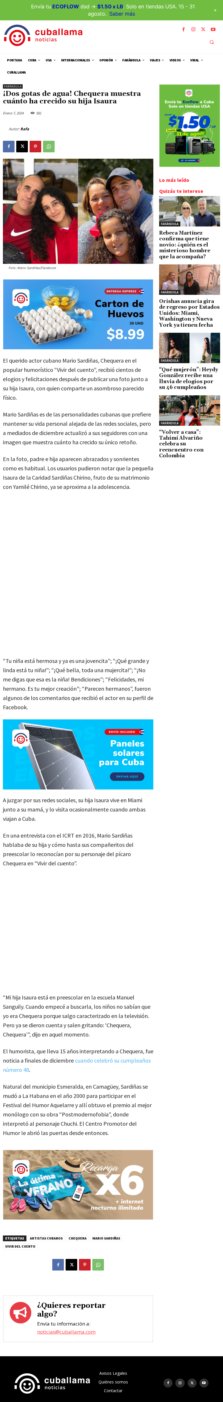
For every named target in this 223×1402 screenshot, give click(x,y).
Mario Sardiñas (106, 1238)
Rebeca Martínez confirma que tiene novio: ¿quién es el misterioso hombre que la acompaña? (184, 245)
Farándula (12, 86)
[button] (211, 42)
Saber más (122, 14)
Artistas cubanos (46, 1238)
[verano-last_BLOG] (78, 1217)
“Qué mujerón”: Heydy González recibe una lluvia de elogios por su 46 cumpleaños (188, 379)
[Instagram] (193, 29)
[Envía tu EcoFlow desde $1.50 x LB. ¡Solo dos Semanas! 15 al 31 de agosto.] (189, 165)
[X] (203, 29)
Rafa (24, 128)
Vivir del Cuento (20, 1246)
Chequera (78, 1238)
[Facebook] (183, 29)
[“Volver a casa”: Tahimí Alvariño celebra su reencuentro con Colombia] (189, 410)
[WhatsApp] (49, 146)
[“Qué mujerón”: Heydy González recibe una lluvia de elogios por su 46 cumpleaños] (189, 348)
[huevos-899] (78, 347)
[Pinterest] (35, 146)
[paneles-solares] (78, 754)
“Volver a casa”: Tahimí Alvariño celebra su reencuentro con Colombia (181, 444)
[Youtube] (213, 29)
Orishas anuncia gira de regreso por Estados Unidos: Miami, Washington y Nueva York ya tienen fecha (189, 313)
